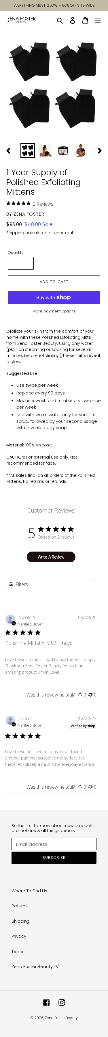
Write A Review (51, 557)
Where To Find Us (29, 891)
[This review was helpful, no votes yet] (80, 695)
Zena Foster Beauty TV (35, 966)
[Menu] (98, 20)
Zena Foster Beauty (61, 1017)
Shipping (15, 233)
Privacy (19, 936)
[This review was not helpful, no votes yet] (90, 695)
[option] (28, 150)
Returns (20, 906)
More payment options (54, 311)
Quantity (15, 252)
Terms (18, 951)
